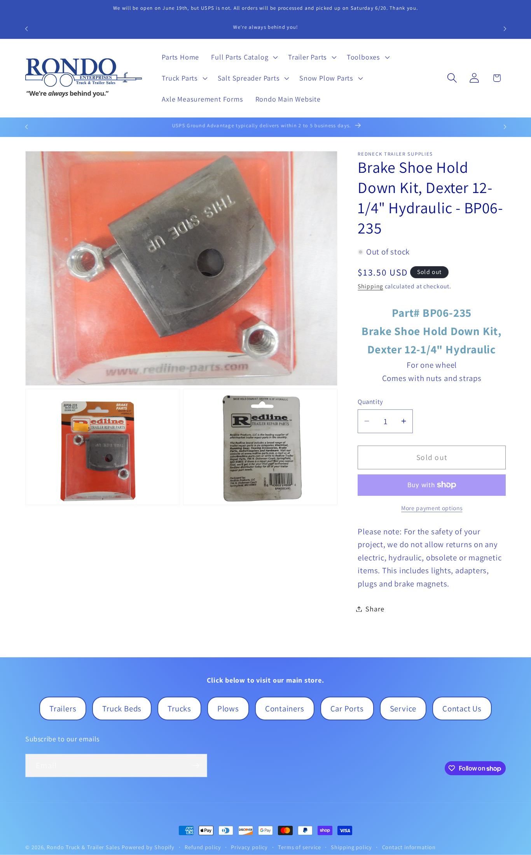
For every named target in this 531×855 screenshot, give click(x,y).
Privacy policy (249, 847)
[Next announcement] (505, 28)
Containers (284, 708)
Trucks (179, 708)
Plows (228, 708)
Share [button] (374, 608)
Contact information (409, 847)
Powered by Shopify (148, 847)
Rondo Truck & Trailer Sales (83, 847)
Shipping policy (351, 847)
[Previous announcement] (26, 28)
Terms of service (299, 847)
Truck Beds (121, 708)
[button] (243, 57)
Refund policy (203, 847)
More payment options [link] (431, 508)
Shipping (370, 286)
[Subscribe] (196, 766)
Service (403, 708)
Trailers (62, 708)
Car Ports (347, 708)
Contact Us (462, 708)
